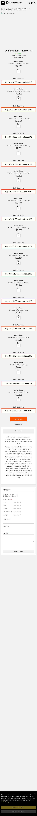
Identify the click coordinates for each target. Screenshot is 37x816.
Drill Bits (26, 8)
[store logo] (14, 3)
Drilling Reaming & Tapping (14, 8)
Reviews (6, 490)
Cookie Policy (5, 802)
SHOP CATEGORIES (6, 10)
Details (18, 431)
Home (3, 8)
